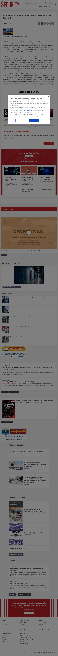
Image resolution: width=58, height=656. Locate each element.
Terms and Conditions (26, 111)
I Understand (33, 120)
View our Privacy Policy (35, 116)
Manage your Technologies (21, 120)
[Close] (48, 96)
